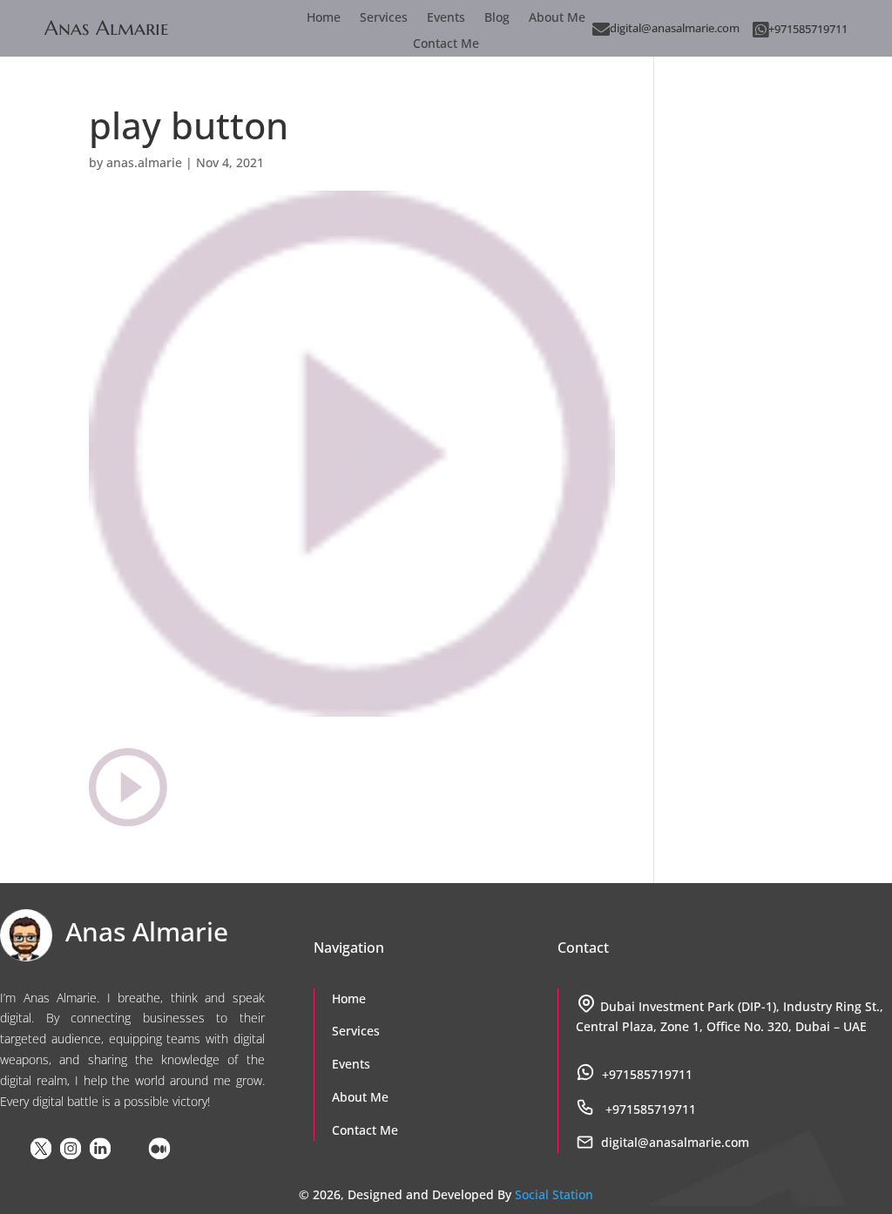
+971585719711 (808, 29)
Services (384, 18)
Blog (497, 18)
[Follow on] (11, 1148)
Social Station (554, 1195)
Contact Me (446, 44)
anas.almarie (144, 162)
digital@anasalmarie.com (675, 28)
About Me (557, 18)
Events (446, 18)
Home (324, 18)
